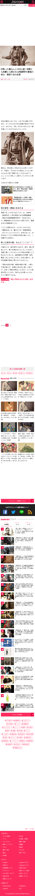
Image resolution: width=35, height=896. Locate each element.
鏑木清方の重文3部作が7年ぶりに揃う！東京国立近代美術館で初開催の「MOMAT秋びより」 (24, 650)
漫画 (14, 731)
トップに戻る (30, 829)
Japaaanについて (24, 865)
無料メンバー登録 (24, 870)
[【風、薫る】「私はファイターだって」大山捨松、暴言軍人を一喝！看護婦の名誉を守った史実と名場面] (7, 596)
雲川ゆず (26, 79)
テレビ (27, 731)
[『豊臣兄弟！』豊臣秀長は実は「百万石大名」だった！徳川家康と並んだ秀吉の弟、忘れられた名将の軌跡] (7, 689)
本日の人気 (6, 876)
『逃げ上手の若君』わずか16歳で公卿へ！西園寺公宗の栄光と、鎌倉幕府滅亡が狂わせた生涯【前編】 (24, 705)
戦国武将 (25, 724)
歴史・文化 (4, 79)
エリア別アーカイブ (8, 873)
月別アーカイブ (23, 873)
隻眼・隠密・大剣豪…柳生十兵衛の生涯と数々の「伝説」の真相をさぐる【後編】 (26, 437)
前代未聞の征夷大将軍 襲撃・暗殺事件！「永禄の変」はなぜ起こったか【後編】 (9, 416)
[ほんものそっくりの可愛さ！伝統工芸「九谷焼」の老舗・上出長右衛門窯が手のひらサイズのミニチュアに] (7, 643)
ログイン (26, 5)
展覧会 (23, 741)
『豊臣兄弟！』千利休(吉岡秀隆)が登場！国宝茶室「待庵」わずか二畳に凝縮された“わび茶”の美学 (24, 557)
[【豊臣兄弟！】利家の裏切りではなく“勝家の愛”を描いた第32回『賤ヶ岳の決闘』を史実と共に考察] (7, 578)
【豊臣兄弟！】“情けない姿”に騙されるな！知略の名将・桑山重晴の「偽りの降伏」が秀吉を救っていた (24, 540)
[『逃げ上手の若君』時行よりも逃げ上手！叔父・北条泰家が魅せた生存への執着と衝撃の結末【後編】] (7, 624)
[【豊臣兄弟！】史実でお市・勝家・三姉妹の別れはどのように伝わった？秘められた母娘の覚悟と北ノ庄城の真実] (7, 670)
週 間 (17, 523)
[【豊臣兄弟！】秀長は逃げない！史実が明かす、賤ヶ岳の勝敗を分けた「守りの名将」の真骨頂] (7, 550)
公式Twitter (13, 512)
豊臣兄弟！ (29, 737)
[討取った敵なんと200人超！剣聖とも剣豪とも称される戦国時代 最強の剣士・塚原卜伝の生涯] (17, 56)
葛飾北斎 (26, 744)
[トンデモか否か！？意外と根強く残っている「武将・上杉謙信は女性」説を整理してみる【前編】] (9, 427)
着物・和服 (22, 841)
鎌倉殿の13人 (18, 748)
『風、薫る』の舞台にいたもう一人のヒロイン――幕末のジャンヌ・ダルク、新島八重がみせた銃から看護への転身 (24, 531)
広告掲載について (8, 868)
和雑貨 (21, 844)
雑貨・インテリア (8, 844)
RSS (30, 512)
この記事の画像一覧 (18, 369)
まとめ (21, 836)
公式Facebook (5, 512)
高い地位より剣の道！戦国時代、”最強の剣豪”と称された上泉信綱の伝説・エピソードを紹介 (9, 396)
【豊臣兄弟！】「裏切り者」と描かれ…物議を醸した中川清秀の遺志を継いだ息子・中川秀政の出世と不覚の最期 (24, 632)
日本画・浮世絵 (23, 839)
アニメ (18, 724)
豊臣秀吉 (5, 741)
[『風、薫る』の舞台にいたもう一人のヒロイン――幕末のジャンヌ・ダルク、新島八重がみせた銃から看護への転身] (7, 532)
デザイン (12, 737)
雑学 (24, 727)
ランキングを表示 (17, 715)
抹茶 (5, 737)
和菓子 (21, 847)
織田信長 (14, 734)
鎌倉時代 (30, 741)
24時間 (6, 523)
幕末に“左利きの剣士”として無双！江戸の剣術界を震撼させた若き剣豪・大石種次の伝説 (26, 416)
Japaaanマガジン (24, 862)
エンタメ (21, 850)
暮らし (4, 853)
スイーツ (17, 727)
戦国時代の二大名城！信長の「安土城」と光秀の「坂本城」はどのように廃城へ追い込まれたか (26, 457)
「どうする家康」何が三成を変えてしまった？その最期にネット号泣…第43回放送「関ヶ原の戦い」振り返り (9, 458)
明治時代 (22, 734)
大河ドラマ (26, 720)
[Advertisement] (17, 26)
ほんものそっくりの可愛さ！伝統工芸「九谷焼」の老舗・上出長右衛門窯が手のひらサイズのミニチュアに (24, 642)
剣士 (10, 373)
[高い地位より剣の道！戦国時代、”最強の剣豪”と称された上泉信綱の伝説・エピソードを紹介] (9, 386)
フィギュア (15, 741)
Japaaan (17, 2)
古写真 (4, 855)
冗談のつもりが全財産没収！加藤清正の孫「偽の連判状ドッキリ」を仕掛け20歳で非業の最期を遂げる (24, 679)
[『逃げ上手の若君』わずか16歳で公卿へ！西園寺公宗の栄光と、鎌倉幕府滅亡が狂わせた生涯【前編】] (7, 707)
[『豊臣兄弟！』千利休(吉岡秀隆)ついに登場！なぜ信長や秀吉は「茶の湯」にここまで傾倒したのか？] (7, 606)
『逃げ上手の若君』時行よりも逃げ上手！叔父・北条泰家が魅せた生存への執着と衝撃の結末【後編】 (24, 622)
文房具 (20, 737)
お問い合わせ (23, 868)
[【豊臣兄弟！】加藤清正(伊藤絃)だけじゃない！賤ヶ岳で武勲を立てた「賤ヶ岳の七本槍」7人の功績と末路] (7, 569)
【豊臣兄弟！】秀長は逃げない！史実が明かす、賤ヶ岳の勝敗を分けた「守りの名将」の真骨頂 (24, 548)
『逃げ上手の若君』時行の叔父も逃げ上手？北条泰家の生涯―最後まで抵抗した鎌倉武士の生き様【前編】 (24, 586)
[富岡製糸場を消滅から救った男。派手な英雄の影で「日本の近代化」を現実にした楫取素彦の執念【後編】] (7, 661)
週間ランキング (23, 876)
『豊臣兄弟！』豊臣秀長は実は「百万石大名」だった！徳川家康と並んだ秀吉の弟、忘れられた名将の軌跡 (24, 688)
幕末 (8, 731)
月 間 (28, 523)
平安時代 (10, 724)
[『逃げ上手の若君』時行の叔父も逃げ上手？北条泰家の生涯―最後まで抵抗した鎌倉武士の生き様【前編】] (7, 587)
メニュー (1, 2)
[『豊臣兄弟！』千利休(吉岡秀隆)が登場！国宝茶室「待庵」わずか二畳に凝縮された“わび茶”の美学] (7, 559)
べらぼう (5, 734)
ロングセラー (7, 727)
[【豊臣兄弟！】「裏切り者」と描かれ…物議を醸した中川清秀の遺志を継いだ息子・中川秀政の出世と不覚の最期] (7, 633)
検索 (33, 2)
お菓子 (30, 727)
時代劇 (20, 731)
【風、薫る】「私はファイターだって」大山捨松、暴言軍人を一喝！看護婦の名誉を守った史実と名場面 (24, 595)
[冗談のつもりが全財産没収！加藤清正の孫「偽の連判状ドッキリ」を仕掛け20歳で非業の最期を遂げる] (7, 680)
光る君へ (18, 744)
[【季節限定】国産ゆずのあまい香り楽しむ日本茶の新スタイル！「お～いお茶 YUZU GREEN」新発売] (7, 698)
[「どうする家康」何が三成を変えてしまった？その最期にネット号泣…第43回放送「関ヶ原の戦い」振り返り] (9, 448)
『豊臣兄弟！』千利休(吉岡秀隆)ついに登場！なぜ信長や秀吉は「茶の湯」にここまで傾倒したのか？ (24, 604)
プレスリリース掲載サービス (17, 501)
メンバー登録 (32, 5)
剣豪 (16, 373)
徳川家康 (30, 734)
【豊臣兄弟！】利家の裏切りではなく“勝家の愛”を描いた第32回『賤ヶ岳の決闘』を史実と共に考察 (24, 577)
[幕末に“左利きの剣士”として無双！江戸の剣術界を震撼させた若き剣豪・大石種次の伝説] (26, 407)
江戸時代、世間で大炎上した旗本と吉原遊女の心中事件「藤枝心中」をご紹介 (26, 395)
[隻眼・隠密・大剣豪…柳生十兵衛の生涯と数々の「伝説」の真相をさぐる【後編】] (26, 427)
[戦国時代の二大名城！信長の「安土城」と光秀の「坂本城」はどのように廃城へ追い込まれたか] (26, 448)
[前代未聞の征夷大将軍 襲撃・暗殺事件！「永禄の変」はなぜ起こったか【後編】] (9, 407)
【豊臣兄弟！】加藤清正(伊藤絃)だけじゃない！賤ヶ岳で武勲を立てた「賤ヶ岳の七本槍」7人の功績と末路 (24, 568)
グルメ (4, 847)
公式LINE (22, 512)
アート (4, 839)
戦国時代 (30, 373)
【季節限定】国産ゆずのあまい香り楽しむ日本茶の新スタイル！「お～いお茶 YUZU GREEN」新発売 (24, 697)
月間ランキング (7, 879)
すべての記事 (6, 836)
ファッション (6, 841)
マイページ (6, 870)
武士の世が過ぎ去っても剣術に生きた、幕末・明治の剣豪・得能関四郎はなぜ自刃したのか (23, 189)
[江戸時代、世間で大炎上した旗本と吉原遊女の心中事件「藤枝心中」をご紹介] (26, 386)
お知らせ (5, 865)
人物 (9, 79)
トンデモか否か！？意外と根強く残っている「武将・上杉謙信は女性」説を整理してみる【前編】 (9, 437)
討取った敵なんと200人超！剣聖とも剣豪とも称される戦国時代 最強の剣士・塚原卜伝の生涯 (17, 72)
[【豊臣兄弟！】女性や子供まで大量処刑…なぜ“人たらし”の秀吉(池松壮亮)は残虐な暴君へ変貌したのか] (7, 615)
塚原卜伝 (22, 373)
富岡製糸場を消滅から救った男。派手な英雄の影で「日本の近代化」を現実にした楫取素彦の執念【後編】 (24, 660)
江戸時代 (9, 720)
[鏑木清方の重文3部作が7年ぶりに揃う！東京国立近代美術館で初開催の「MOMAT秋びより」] (7, 652)
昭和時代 (9, 744)
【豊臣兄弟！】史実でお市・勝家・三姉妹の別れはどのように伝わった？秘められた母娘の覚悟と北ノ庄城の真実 (24, 669)
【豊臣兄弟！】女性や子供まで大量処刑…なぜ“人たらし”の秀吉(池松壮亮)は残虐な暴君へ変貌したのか (24, 614)
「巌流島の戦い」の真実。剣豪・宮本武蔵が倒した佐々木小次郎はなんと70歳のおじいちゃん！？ (23, 199)
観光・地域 (6, 850)
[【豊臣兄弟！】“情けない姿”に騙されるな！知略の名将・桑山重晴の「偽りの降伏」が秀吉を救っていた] (7, 541)
